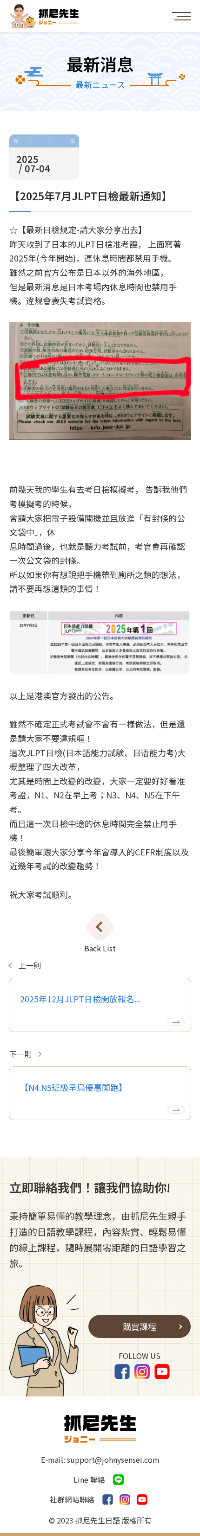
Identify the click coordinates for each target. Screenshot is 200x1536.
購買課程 (139, 1326)
